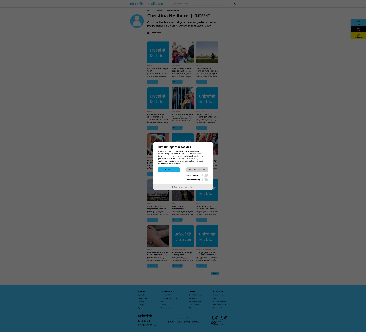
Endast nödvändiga (197, 170)
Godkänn (169, 170)
